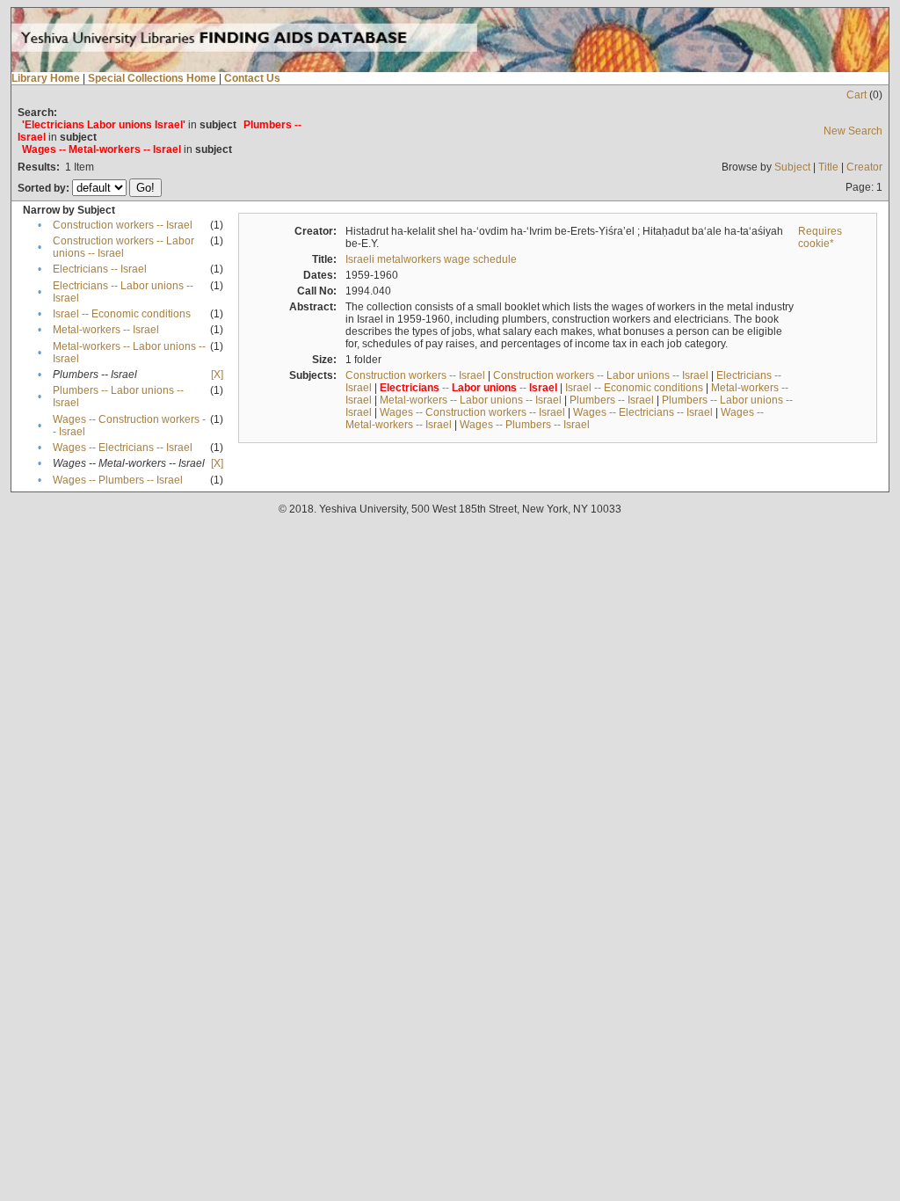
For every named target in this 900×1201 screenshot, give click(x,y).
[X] (217, 374)
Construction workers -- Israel (122, 225)
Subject (792, 167)
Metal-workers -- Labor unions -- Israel (471, 400)
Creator (864, 167)
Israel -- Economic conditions (122, 314)
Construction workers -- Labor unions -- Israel (123, 247)
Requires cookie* (820, 237)
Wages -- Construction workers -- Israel (472, 412)
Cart (856, 95)
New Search (853, 131)
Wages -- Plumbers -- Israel (118, 480)
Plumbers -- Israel (612, 400)
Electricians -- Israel (100, 269)
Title (828, 167)
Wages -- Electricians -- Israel (122, 447)
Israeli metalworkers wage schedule (431, 259)
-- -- (468, 388)
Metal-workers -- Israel (106, 330)
